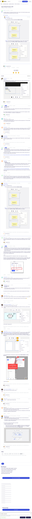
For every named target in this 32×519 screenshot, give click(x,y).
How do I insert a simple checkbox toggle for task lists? (9, 468)
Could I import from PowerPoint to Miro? (7, 470)
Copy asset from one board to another (6, 472)
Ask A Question (16, 509)
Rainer (4, 118)
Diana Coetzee (5, 295)
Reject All (28, 517)
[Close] (31, 514)
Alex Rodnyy (5, 78)
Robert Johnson (6, 183)
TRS (4, 10)
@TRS (5, 79)
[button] (0, 1)
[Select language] (21, 1)
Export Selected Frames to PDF (5, 473)
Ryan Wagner (5, 127)
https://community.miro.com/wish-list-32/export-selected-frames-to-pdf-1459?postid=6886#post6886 (17, 154)
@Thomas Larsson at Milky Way (8, 332)
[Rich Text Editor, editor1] (16, 458)
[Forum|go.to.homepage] (6, 1)
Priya (4, 175)
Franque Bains (5, 277)
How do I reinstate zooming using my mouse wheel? (8, 469)
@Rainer (5, 18)
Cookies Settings (3, 517)
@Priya (6, 40)
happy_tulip (5, 407)
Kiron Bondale (5, 135)
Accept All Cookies (22, 517)
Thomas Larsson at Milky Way (7, 304)
